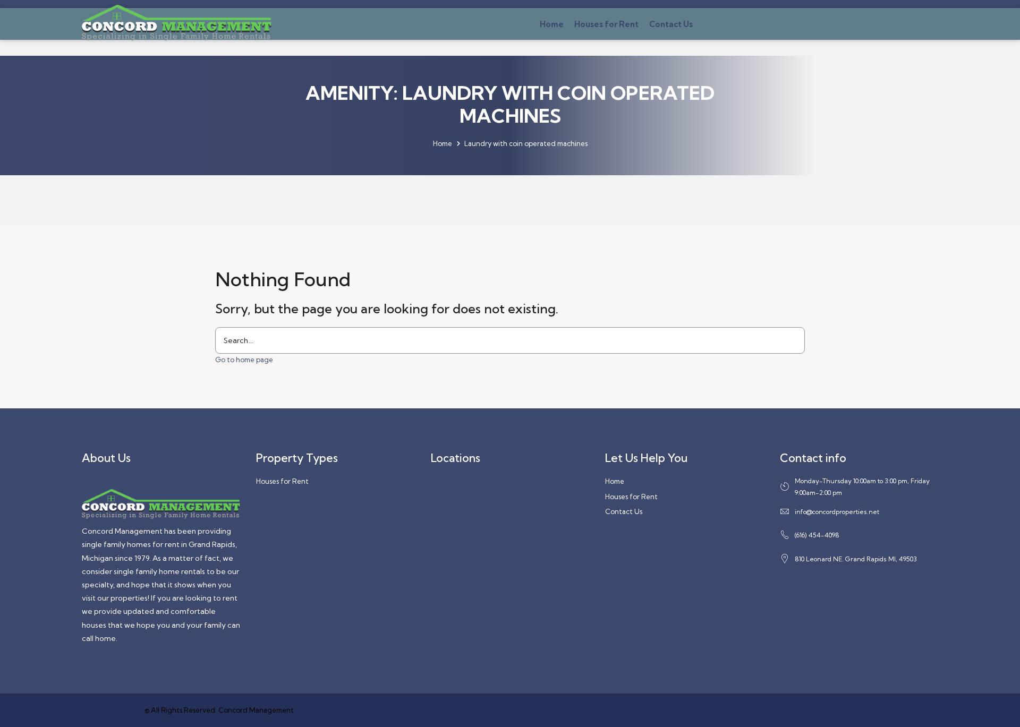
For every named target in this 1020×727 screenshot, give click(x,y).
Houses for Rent (606, 24)
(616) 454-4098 (817, 535)
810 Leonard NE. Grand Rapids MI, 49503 (856, 559)
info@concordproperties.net (837, 512)
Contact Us (671, 24)
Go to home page (244, 359)
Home (552, 24)
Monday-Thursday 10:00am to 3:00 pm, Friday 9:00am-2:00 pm (862, 487)
